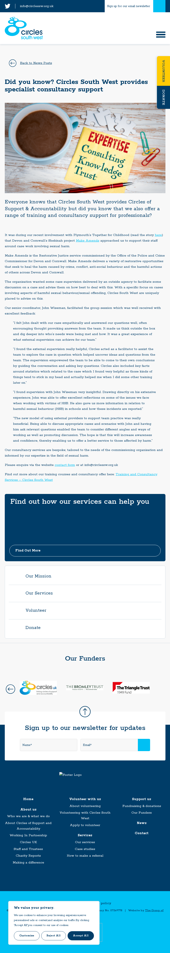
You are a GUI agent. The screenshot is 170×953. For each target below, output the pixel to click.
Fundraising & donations (141, 806)
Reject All (53, 935)
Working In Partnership (28, 835)
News (142, 823)
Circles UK (28, 842)
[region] (54, 923)
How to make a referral (85, 856)
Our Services (39, 593)
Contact (141, 833)
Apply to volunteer (85, 825)
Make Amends (87, 240)
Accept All (81, 935)
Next (159, 689)
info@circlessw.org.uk (36, 6)
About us (28, 809)
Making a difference (28, 862)
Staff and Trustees (28, 849)
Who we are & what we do (28, 816)
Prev (10, 689)
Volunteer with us (85, 799)
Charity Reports (28, 856)
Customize (26, 935)
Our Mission (38, 576)
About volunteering (85, 806)
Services (85, 835)
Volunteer (163, 71)
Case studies (85, 849)
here (158, 235)
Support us (141, 799)
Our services (85, 842)
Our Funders (141, 813)
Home (28, 799)
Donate (163, 97)
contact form (65, 465)
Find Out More (27, 550)
